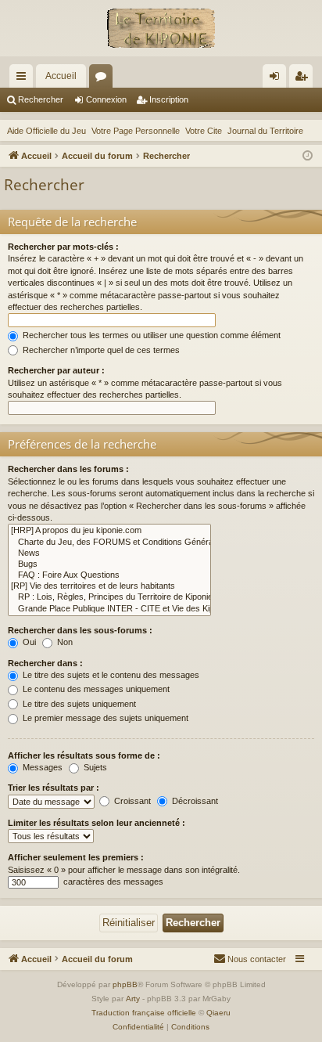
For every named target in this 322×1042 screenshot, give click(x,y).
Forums (104, 79)
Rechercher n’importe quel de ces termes (100, 350)
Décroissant (194, 801)
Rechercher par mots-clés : (63, 246)
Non (64, 642)
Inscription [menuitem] (304, 79)
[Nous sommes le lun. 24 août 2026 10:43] (307, 156)
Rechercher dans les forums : (68, 469)
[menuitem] (249, 959)
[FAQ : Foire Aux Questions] (109, 575)
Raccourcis (24, 79)
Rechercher (40, 99)
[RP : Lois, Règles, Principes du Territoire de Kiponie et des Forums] (109, 597)
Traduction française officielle (143, 1012)
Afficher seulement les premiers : (76, 857)
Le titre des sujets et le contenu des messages (109, 675)
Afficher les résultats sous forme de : (84, 755)
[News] (109, 553)
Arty (133, 998)
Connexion (106, 99)
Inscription (168, 99)
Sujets (94, 767)
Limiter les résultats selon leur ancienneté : (96, 822)
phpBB (125, 984)
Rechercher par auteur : (56, 370)
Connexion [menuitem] (277, 79)
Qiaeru (218, 1012)
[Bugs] (109, 564)
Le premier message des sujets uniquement (104, 718)
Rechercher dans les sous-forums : (80, 630)
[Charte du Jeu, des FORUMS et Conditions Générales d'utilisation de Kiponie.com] (109, 542)
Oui (28, 642)
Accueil (61, 75)
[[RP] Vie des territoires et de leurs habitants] (109, 586)
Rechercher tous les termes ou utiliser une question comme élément (150, 335)
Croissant (131, 801)
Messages (41, 767)
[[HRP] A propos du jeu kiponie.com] (109, 530)
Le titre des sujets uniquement (78, 703)
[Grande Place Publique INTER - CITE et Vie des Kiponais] (109, 609)
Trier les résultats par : (53, 787)
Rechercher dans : (45, 663)
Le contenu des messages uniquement (95, 689)
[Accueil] (161, 28)
